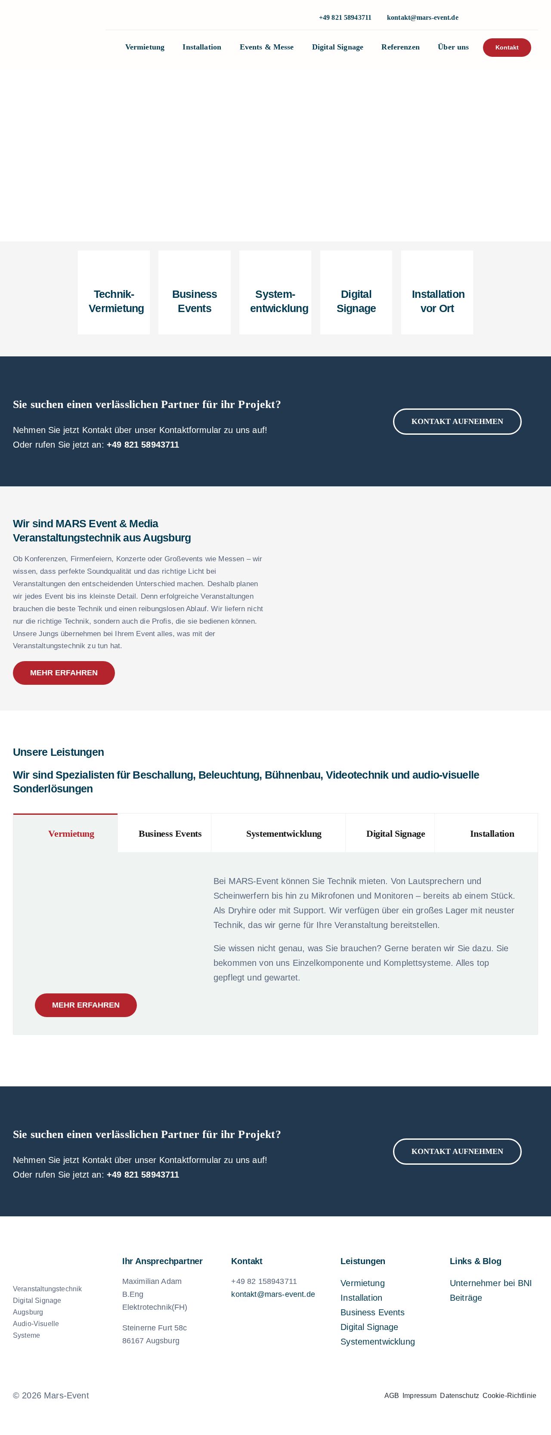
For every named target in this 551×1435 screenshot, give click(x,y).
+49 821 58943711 (143, 444)
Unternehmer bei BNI (491, 1283)
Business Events (373, 1312)
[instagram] (478, 18)
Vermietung (363, 1283)
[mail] (290, 1395)
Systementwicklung (378, 1341)
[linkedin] (492, 18)
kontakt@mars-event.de (422, 17)
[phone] (505, 18)
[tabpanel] (275, 943)
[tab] (65, 832)
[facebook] (246, 1395)
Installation (361, 1297)
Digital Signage (369, 1327)
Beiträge (466, 1297)
